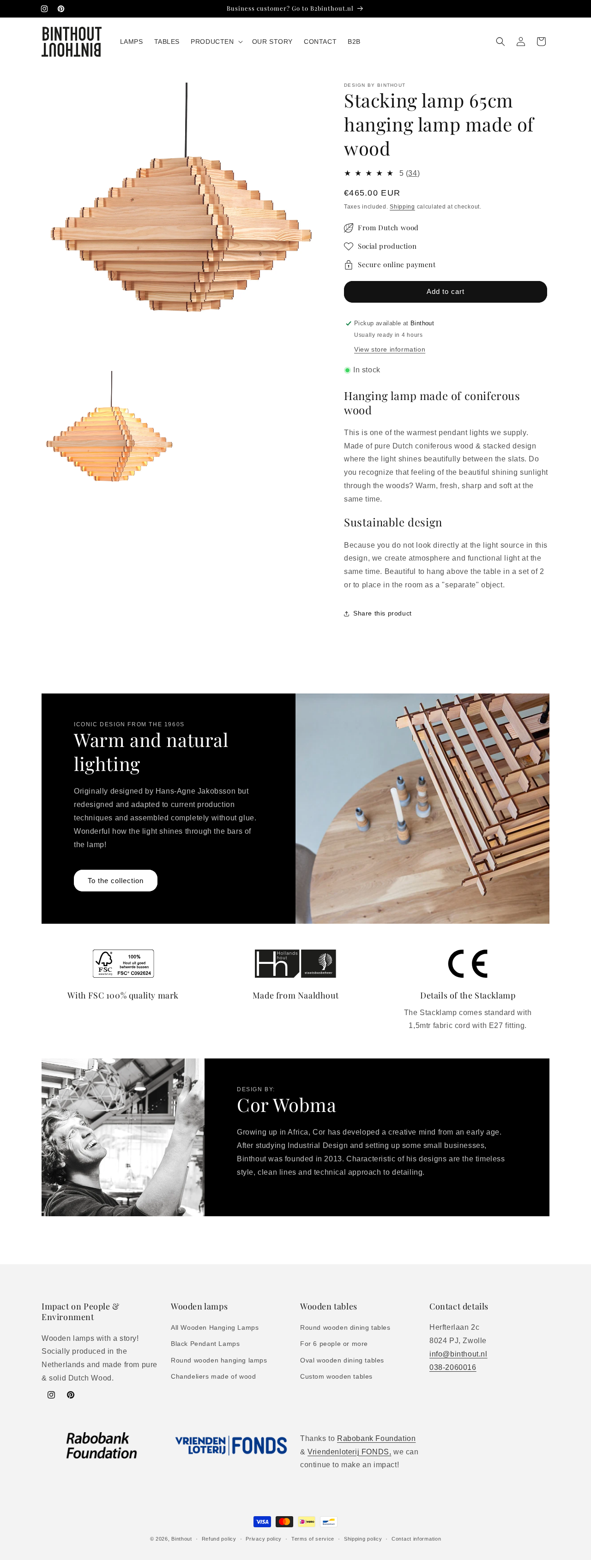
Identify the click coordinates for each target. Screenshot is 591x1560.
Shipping (402, 206)
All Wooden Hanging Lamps (215, 1328)
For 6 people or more (334, 1344)
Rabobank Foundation (376, 1438)
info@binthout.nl (458, 1354)
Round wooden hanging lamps (219, 1360)
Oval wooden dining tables (342, 1360)
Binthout (181, 1539)
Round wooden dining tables (345, 1328)
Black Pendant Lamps (205, 1344)
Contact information (416, 1538)
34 (412, 173)
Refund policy (219, 1538)
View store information (389, 349)
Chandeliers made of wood (213, 1376)
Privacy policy (264, 1538)
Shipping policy (363, 1538)
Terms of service (312, 1538)
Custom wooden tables (336, 1376)
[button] (215, 41)
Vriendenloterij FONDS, (349, 1452)
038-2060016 (452, 1367)
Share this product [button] (382, 613)
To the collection (116, 881)
